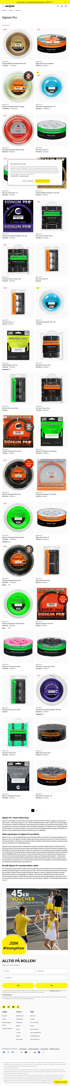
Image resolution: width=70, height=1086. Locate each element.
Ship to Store (19, 1039)
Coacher (18, 1032)
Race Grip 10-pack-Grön (9, 752)
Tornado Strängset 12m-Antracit (11, 451)
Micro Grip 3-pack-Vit (42, 279)
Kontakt (32, 1019)
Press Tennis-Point (34, 1039)
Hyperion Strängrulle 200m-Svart (11, 494)
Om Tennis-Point (34, 1022)
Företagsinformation (23, 176)
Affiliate (18, 1026)
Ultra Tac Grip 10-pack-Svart (44, 236)
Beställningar (19, 1019)
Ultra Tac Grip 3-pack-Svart (10, 408)
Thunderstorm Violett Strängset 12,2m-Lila (14, 236)
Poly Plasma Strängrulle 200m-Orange (13, 149)
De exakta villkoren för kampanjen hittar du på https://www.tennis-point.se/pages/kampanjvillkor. (29, 1082)
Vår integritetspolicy (7, 994)
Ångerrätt (4, 1015)
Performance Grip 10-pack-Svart (11, 279)
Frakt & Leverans (34, 1029)
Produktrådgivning (34, 1036)
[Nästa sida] (41, 810)
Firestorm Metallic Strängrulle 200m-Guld (14, 63)
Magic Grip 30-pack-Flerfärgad (45, 63)
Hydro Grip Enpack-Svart (43, 580)
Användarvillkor (44, 1048)
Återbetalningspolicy (55, 1048)
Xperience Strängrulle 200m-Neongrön (13, 537)
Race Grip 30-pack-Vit (42, 149)
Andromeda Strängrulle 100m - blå (45, 322)
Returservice (19, 1022)
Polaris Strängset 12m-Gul (9, 365)
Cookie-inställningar (7, 1028)
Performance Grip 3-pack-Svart (11, 709)
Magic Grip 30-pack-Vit (42, 537)
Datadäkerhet (14, 176)
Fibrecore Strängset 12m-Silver (11, 796)
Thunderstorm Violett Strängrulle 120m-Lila (48, 709)
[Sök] (58, 6)
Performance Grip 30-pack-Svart (45, 666)
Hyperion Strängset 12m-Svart (44, 623)
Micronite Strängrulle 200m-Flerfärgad (13, 106)
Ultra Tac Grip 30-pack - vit (10, 193)
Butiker (32, 1026)
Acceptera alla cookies (42, 181)
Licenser (4, 1019)
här (16, 174)
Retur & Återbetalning (35, 1032)
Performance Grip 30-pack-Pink (11, 666)
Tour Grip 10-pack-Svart (43, 408)
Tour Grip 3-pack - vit (8, 322)
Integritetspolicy (23, 1048)
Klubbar (18, 1036)
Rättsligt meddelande (33, 1048)
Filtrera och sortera (61, 1082)
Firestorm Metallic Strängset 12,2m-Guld (47, 193)
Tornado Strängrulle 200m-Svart (11, 580)
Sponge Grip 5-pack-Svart (43, 365)
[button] (3, 6)
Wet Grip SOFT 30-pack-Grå (44, 796)
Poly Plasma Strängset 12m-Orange (46, 494)
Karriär (18, 1029)
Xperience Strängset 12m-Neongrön (46, 451)
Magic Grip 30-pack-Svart (43, 752)
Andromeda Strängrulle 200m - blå (45, 106)
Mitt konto (32, 1015)
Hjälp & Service (20, 1015)
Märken (11, 10)
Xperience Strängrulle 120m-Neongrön (13, 623)
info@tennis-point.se (55, 990)
